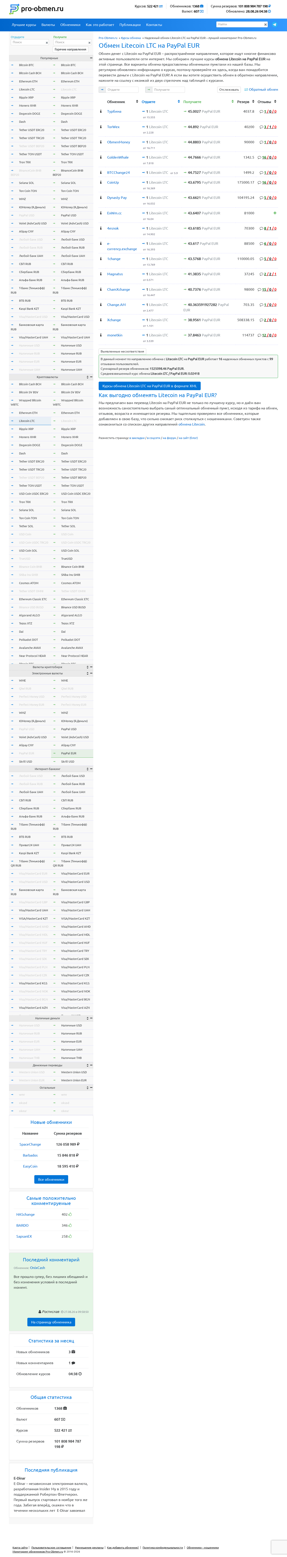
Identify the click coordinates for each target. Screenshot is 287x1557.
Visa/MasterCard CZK (33, 975)
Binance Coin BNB (30, 566)
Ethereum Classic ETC (33, 599)
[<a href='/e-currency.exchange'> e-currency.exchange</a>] (101, 243)
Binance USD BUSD (31, 607)
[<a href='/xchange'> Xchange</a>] (101, 320)
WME (22, 680)
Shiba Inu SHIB (28, 574)
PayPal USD (26, 215)
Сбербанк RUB (29, 271)
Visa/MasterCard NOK (33, 991)
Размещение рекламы (89, 1547)
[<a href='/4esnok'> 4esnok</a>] (101, 228)
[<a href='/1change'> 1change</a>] (101, 258)
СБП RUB (25, 263)
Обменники (70, 25)
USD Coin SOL (28, 550)
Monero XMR (27, 105)
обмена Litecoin (191, 424)
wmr (22, 1094)
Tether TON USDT (30, 154)
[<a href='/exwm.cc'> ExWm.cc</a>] (101, 213)
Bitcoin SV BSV (28, 392)
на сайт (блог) (188, 437)
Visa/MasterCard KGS (33, 983)
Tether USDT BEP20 (31, 146)
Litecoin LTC (27, 89)
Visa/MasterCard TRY (33, 950)
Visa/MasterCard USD (33, 316)
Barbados (30, 1155)
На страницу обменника (51, 1322)
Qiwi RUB (25, 688)
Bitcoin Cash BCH (30, 73)
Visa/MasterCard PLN (33, 967)
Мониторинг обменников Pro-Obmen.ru (38, 1551)
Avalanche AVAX (30, 647)
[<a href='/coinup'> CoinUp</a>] (101, 182)
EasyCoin (30, 1166)
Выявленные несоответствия (122, 351)
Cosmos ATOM (28, 583)
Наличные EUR (29, 361)
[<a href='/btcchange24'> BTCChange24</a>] (101, 172)
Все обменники (51, 1179)
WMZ (22, 198)
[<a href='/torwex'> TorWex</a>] (101, 127)
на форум (169, 437)
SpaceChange (30, 1144)
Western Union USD (32, 1072)
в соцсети (153, 437)
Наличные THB (29, 1057)
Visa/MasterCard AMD (33, 926)
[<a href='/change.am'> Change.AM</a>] (101, 304)
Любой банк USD (31, 239)
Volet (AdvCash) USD (33, 223)
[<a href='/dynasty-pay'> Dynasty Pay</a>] (101, 197)
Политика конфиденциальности (163, 1547)
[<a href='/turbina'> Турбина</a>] (101, 111)
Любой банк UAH (31, 255)
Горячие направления (70, 49)
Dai (21, 631)
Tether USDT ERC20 (31, 129)
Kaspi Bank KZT (29, 308)
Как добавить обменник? (123, 1547)
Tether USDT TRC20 (31, 138)
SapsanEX (24, 1236)
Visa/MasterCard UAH (33, 337)
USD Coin (25, 534)
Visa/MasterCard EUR (33, 873)
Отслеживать (229, 89)
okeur (23, 1110)
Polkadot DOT (28, 639)
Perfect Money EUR (31, 704)
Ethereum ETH (28, 81)
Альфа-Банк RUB (30, 280)
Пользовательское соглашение (51, 1547)
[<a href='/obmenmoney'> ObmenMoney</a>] (101, 142)
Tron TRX (25, 162)
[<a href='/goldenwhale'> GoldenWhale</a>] (101, 157)
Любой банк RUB (31, 247)
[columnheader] (102, 101)
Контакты (154, 25)
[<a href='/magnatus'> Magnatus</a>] (101, 274)
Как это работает (100, 25)
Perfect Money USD (31, 696)
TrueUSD (24, 558)
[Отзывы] (275, 213)
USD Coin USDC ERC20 (33, 493)
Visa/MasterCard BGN (33, 999)
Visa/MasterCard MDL (33, 934)
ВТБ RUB (24, 300)
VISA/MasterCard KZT (33, 918)
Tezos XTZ (25, 623)
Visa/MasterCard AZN (33, 1007)
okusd (23, 1102)
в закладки (137, 437)
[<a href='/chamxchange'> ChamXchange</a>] (101, 289)
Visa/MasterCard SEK (33, 958)
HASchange (25, 1214)
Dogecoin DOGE (29, 113)
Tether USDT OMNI (31, 591)
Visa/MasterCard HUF (33, 942)
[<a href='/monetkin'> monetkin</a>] (101, 335)
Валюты (48, 25)
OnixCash (37, 1268)
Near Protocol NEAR (32, 655)
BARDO (22, 1225)
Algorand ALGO (29, 615)
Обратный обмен (263, 89)
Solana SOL (26, 182)
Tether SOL (26, 526)
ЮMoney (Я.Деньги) (32, 207)
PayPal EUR (26, 753)
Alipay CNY (26, 231)
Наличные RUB (29, 353)
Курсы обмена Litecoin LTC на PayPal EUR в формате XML (149, 386)
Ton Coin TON (28, 190)
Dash (22, 121)
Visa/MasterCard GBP (33, 902)
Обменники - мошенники (203, 1547)
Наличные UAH (29, 369)
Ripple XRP (26, 97)
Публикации (130, 25)
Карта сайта (20, 1547)
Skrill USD (25, 761)
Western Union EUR (31, 1080)
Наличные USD (29, 345)
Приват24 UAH (29, 845)
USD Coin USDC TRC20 (33, 542)
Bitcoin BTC (26, 65)
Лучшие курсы (24, 25)
